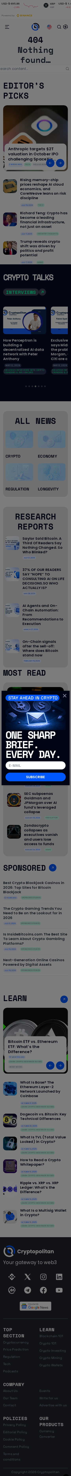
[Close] (64, 695)
